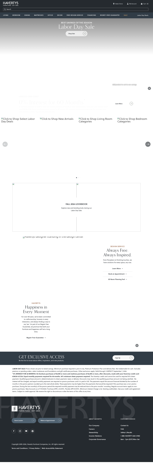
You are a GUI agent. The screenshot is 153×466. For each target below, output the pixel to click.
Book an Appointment (116, 274)
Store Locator (18, 420)
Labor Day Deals (142, 15)
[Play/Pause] (149, 88)
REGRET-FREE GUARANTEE (110, 15)
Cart (145, 4)
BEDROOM (16, 15)
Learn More (116, 268)
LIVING (5, 15)
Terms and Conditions (20, 448)
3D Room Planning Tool (116, 279)
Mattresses (39, 15)
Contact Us (124, 425)
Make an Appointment (48, 420)
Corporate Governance (97, 439)
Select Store (119, 4)
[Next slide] (148, 144)
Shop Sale (71, 34)
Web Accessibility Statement (52, 448)
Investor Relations (95, 436)
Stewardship (93, 432)
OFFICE (50, 15)
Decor (59, 15)
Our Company (94, 425)
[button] (76, 177)
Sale (126, 15)
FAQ (122, 429)
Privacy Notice (34, 448)
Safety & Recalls (126, 432)
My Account (133, 4)
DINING (27, 15)
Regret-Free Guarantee (35, 337)
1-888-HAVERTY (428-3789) (130, 436)
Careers (92, 429)
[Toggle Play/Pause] (137, 345)
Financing (91, 15)
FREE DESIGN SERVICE (75, 15)
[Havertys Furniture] (26, 411)
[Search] (5, 9)
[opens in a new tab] (14, 432)
